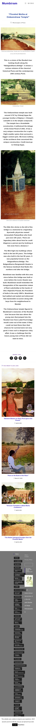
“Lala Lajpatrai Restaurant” (19, 716)
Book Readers (18, 579)
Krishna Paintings (18, 633)
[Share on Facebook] (15, 358)
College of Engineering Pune (19, 582)
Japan (17, 626)
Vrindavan (18, 712)
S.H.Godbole (19, 686)
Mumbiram (9, 3)
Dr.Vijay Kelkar (17, 593)
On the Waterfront (19, 645)
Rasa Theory (17, 679)
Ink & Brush (17, 623)
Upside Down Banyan (17, 708)
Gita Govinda (17, 612)
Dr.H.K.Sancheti (20, 590)
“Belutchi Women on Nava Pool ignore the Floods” (18, 419)
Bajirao (17, 564)
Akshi (16, 558)
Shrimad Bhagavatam (18, 698)
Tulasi (17, 705)
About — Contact (27, 555)
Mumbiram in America (18, 641)
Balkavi (17, 567)
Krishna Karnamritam (19, 629)
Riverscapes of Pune (19, 22)
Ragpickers (18, 662)
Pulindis (17, 659)
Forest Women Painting (17, 604)
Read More (21, 724)
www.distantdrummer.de (29, 596)
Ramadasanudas (20, 665)
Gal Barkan (17, 609)
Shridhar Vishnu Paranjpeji (18, 690)
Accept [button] (15, 724)
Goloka (17, 616)
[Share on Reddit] (20, 358)
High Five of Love (18, 619)
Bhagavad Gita (18, 571)
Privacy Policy (28, 559)
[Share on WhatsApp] (24, 358)
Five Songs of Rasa (18, 600)
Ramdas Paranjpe (18, 669)
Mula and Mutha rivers (18, 637)
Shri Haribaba (18, 694)
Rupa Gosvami (17, 683)
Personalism (19, 649)
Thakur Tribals (17, 701)
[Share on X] (11, 358)
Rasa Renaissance (19, 676)
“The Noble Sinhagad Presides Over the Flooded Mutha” (18, 538)
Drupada (18, 596)
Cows (16, 586)
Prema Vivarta (17, 655)
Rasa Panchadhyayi (19, 672)
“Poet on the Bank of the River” (18, 475)
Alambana (18, 561)
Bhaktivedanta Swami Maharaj (19, 574)
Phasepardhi (19, 652)
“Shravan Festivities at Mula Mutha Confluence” (18, 506)
